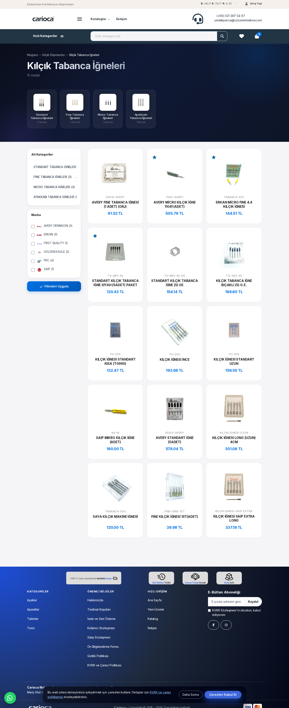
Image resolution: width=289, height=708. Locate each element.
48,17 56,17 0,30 (216, 3)
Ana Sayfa (155, 600)
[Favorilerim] (241, 36)
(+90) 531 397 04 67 (230, 16)
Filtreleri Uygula (56, 286)
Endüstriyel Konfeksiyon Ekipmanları (50, 4)
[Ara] (222, 36)
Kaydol (253, 601)
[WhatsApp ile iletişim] (10, 698)
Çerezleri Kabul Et (223, 694)
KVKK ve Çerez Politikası (104, 665)
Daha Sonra (191, 694)
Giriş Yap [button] (256, 3)
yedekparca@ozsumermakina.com (238, 20)
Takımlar (33, 619)
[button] (215, 4)
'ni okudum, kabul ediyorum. (236, 612)
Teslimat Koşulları (98, 609)
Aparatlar (33, 609)
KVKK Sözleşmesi (224, 610)
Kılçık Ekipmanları (53, 55)
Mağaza (32, 55)
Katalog (153, 619)
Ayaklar (32, 600)
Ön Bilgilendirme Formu (103, 646)
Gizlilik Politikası (97, 656)
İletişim (121, 19)
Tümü (30, 628)
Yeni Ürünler (156, 609)
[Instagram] (226, 625)
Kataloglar (98, 19)
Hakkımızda (95, 600)
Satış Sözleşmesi (98, 637)
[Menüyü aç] (79, 18)
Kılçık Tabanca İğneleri (84, 55)
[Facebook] (213, 625)
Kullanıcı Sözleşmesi (101, 628)
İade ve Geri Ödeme (101, 619)
